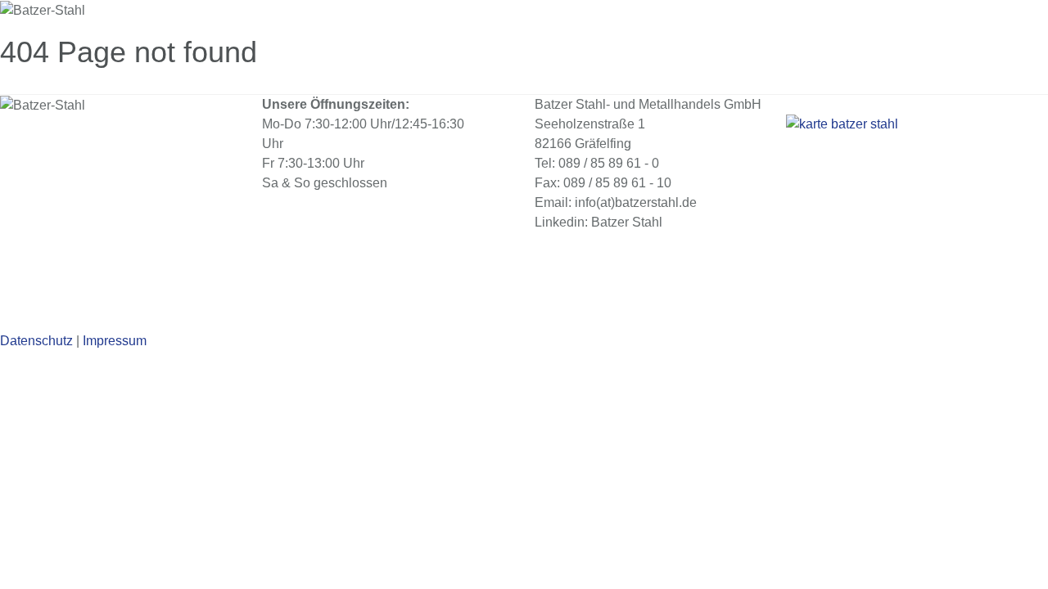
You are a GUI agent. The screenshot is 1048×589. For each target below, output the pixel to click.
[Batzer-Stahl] (42, 9)
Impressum (115, 341)
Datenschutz (36, 341)
